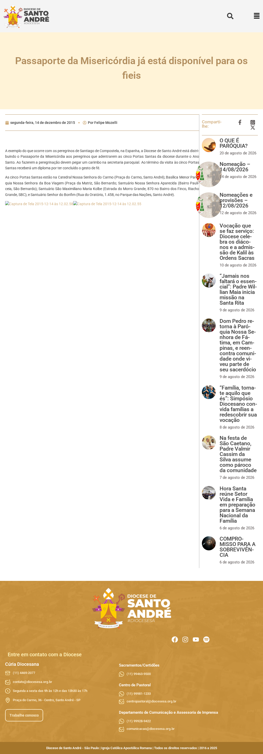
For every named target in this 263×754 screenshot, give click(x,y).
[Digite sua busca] (230, 16)
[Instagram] (185, 639)
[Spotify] (206, 639)
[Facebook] (175, 639)
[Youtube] (196, 639)
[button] (256, 16)
